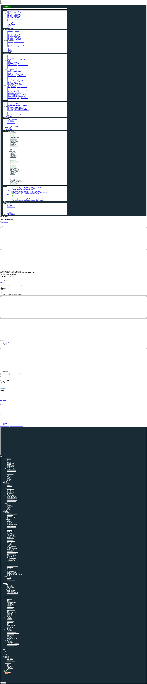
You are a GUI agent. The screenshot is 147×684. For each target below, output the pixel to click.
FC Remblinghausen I (10, 554)
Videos (6, 651)
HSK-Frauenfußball (8, 672)
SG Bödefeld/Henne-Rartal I (12, 517)
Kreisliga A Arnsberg (10, 463)
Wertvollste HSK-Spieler (11, 591)
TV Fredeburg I (9, 522)
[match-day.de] (3, 0)
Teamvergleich (9, 507)
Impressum (4, 424)
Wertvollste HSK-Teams (11, 590)
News (25, 271)
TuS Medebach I (10, 551)
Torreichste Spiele (10, 642)
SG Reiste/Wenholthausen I (11, 558)
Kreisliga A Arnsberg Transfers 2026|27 (13, 573)
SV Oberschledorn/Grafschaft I (12, 524)
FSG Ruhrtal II (9, 533)
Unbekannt (9, 578)
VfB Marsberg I (9, 525)
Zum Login (11, 276)
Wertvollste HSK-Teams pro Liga (12, 592)
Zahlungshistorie (10, 659)
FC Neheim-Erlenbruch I (11, 531)
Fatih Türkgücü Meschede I (11, 526)
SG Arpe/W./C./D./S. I (11, 549)
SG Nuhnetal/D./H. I (10, 557)
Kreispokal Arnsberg (10, 492)
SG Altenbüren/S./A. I (10, 559)
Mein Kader (9, 664)
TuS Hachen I (9, 542)
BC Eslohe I (9, 523)
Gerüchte (23, 271)
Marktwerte (9, 271)
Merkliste (9, 508)
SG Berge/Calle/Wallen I (11, 556)
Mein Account (9, 658)
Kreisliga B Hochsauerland (11, 470)
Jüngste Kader (9, 637)
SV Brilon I (9, 520)
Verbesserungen (10, 479)
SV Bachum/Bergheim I (11, 535)
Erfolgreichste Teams (10, 631)
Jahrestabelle (9, 641)
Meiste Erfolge (9, 614)
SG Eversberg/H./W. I (11, 550)
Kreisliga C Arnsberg (10, 465)
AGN (3, 422)
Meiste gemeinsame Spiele (11, 600)
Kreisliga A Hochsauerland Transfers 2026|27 (14, 574)
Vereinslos (9, 577)
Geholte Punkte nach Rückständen (13, 643)
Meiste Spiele (9, 618)
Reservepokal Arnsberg (11, 493)
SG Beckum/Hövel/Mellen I (11, 536)
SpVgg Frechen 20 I (8, 342)
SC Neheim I (9, 513)
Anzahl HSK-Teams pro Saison (12, 638)
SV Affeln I (9, 532)
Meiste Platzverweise (10, 613)
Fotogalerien (7, 650)
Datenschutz (5, 423)
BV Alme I (9, 547)
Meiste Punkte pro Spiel (11, 625)
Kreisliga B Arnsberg (10, 464)
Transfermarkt (9, 667)
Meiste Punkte (9, 623)
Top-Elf (8, 477)
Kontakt (4, 421)
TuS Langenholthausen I (11, 534)
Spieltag (8, 504)
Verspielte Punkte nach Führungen (13, 644)
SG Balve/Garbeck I (10, 543)
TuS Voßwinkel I (10, 539)
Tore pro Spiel (9, 603)
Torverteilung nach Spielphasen (12, 645)
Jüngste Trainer (9, 626)
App (5, 652)
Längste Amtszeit (10, 627)
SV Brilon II (9, 561)
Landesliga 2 (9, 459)
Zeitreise (8, 478)
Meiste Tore (9, 601)
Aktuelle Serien (9, 630)
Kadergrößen (9, 636)
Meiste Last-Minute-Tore (11, 606)
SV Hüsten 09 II (10, 537)
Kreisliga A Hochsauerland (11, 469)
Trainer (12, 271)
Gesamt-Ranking (10, 668)
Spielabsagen (9, 505)
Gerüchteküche (9, 568)
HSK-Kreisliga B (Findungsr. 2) (12, 498)
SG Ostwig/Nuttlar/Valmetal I (12, 548)
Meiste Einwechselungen (11, 611)
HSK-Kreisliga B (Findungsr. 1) (12, 497)
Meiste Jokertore (10, 605)
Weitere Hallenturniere (11, 475)
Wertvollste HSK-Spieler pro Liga (12, 593)
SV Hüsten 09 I (9, 521)
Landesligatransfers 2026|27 (12, 571)
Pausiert (8, 579)
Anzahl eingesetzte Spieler (11, 632)
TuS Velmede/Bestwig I (11, 560)
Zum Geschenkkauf (19, 294)
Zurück (8, 461)
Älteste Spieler (9, 615)
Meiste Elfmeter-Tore (10, 607)
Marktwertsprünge (10, 586)
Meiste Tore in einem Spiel (11, 602)
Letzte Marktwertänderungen (12, 585)
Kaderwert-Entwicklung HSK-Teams (13, 594)
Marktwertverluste (10, 587)
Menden (6, 673)
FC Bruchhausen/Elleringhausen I (12, 555)
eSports (6, 653)
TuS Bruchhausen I (10, 544)
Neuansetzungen (10, 506)
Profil (1, 271)
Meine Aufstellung (10, 665)
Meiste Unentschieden (11, 620)
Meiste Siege (9, 619)
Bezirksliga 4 (9, 460)
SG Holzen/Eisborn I (10, 538)
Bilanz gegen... (19, 271)
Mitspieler (15, 271)
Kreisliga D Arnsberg (10, 466)
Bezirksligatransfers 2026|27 (12, 572)
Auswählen (2, 282)
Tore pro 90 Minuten (10, 604)
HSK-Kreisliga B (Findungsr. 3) (12, 499)
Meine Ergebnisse (10, 666)
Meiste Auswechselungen (11, 612)
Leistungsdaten (4, 271)
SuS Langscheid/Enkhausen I (12, 514)
